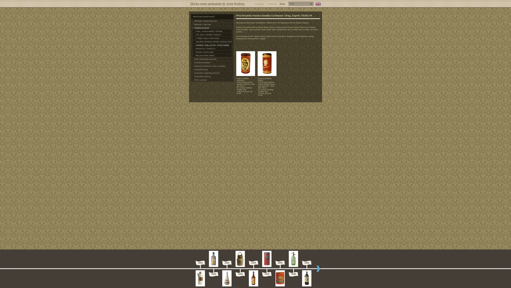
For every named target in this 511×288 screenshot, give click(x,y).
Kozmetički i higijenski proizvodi (207, 73)
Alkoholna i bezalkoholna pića (205, 21)
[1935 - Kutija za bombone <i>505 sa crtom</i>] (280, 286)
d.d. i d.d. (206, 49)
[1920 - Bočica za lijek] (213, 266)
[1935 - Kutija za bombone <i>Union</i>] (266, 266)
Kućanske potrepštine (202, 63)
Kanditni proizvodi (202, 28)
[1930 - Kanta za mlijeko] (240, 266)
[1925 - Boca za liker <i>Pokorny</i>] (227, 286)
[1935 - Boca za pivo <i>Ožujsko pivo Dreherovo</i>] (253, 286)
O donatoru (259, 4)
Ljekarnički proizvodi (202, 76)
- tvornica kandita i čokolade (209, 31)
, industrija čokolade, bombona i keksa (214, 42)
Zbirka (282, 4)
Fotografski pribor (201, 70)
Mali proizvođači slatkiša (205, 56)
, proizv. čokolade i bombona (208, 35)
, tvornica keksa (207, 38)
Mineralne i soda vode (202, 24)
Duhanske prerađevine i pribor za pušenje (209, 66)
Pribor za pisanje (200, 80)
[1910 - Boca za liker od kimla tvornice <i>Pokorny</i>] (200, 286)
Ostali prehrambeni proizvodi (205, 59)
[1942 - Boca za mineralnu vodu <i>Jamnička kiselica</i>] (306, 286)
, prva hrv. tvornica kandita (212, 45)
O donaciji (271, 4)
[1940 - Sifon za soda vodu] (293, 266)
